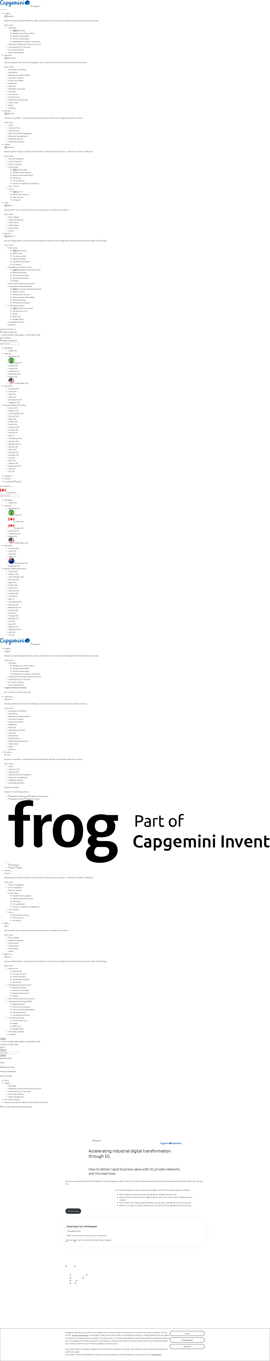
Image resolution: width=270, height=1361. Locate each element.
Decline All (187, 1346)
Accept (187, 1333)
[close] (3, 9)
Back (15, 30)
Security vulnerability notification (80, 1257)
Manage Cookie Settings (80, 1335)
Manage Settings (187, 1340)
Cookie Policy (74, 1260)
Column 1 (73, 1288)
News (10, 205)
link (6, 16)
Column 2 (73, 1312)
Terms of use (74, 1249)
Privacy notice (78, 1323)
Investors (72, 1246)
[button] (12, 481)
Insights (11, 16)
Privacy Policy (74, 1254)
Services (11, 113)
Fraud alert (73, 1262)
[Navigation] (5, 9)
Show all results (6, 1076)
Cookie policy (78, 1318)
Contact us (77, 1307)
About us (11, 236)
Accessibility (73, 1251)
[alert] (135, 1235)
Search (3, 1039)
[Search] (1, 9)
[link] (20, 6)
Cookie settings (79, 1321)
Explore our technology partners (16, 791)
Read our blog (73, 1211)
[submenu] (11, 649)
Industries (12, 58)
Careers (11, 147)
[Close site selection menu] (11, 338)
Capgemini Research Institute (15, 687)
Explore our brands (11, 787)
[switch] (1, 334)
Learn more (8, 25)
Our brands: (69, 1271)
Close (3, 1050)
